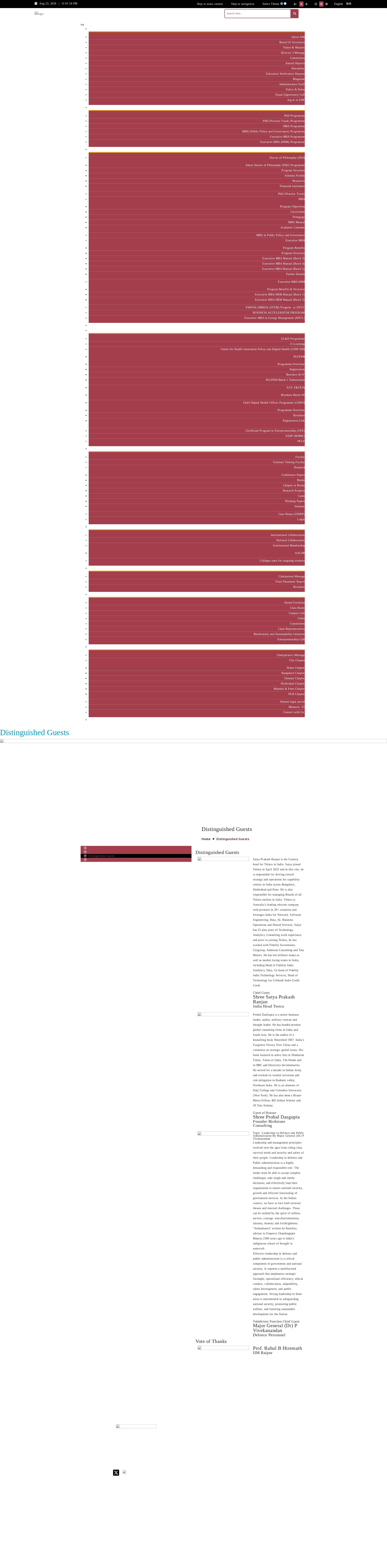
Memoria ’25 (297, 706)
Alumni (298, 646)
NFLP (301, 441)
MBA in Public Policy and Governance (280, 235)
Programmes (295, 149)
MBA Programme (294, 126)
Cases (301, 495)
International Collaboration (288, 535)
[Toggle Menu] (82, 24)
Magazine (299, 79)
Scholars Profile (295, 175)
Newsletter (298, 68)
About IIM (298, 37)
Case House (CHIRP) (292, 514)
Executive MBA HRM (291, 281)
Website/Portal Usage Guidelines (260, 1533)
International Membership (289, 545)
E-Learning (297, 343)
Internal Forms (234, 1445)
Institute (298, 28)
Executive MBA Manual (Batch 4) (283, 263)
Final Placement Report (290, 581)
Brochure (299, 415)
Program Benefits (294, 247)
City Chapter (297, 660)
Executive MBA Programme (287, 136)
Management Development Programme (289, 1457)
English (338, 3)
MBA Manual (296, 222)
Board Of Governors (292, 42)
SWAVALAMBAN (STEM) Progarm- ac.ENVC (275, 307)
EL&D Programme (293, 338)
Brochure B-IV (295, 374)
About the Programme (102, 847)
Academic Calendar (293, 227)
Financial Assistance (292, 186)
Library (230, 1459)
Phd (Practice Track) (261, 1447)
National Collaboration (290, 540)
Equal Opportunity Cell (290, 94)
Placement (296, 568)
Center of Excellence (290, 325)
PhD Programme (294, 115)
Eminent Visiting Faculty (289, 462)
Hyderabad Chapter (293, 683)
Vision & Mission (294, 47)
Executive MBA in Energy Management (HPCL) (274, 317)
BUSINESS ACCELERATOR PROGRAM (279, 312)
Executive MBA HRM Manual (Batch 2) (280, 299)
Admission (296, 107)
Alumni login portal (292, 701)
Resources (298, 180)
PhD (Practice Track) (291, 193)
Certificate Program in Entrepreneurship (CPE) (275, 430)
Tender (229, 1510)
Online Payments (235, 1494)
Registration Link (294, 420)
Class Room (297, 607)
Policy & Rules (295, 89)
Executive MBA (295, 240)
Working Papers (295, 501)
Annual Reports (295, 63)
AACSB (300, 553)
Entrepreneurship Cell (291, 639)
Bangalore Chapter (293, 673)
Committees (297, 58)
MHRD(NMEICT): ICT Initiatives (237, 1474)
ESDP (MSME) (295, 435)
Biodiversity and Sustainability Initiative (279, 634)
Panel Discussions (99, 859)
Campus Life (297, 613)
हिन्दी (348, 3)
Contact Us (232, 1440)
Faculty (300, 456)
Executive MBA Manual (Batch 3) (283, 258)
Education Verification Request (285, 73)
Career (229, 1434)
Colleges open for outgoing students (282, 560)
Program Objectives (292, 206)
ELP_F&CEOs (296, 387)
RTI (227, 1505)
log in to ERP (296, 99)
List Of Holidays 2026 (235, 1466)
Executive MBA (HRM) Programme (282, 141)
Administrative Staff (292, 84)
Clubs (301, 618)
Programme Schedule (101, 851)
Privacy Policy (234, 1500)
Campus (298, 594)
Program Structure (293, 170)
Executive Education (290, 330)
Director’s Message (293, 52)
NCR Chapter (296, 694)
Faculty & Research (291, 448)
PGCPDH (299, 356)
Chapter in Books (294, 485)
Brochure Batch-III (293, 395)
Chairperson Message (292, 576)
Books (301, 480)
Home (206, 839)
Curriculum (297, 211)
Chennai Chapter (294, 678)
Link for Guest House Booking (234, 1488)
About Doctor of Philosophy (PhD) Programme (275, 165)
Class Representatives (291, 628)
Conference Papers (293, 474)
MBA (302, 199)
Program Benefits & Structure (286, 289)
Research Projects (294, 490)
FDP (283, 1465)
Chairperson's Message (291, 655)
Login (301, 519)
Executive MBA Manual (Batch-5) (283, 268)
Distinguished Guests (101, 855)
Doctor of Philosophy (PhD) (287, 157)
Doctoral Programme (260, 1455)
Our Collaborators (292, 526)
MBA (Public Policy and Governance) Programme (273, 131)
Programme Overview (291, 364)
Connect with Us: (294, 712)
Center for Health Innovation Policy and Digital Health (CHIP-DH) (263, 349)
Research (299, 467)
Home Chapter (296, 667)
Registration (297, 369)
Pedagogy (299, 217)
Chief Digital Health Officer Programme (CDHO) (274, 402)
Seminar (299, 506)
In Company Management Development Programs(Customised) (293, 1443)
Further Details (295, 274)
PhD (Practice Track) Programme (284, 120)
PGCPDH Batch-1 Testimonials (285, 379)
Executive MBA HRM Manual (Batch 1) (280, 294)
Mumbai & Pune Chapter (289, 688)
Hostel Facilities (294, 602)
